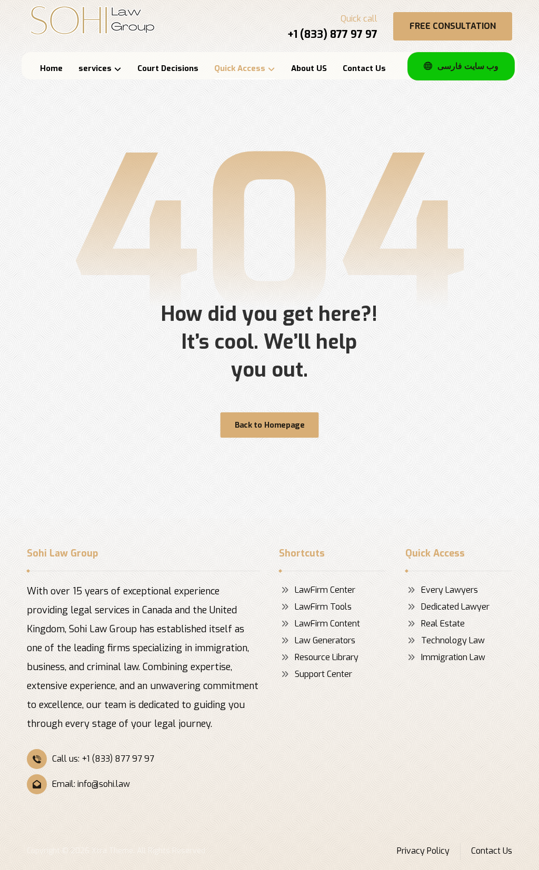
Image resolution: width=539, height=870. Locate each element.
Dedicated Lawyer (455, 606)
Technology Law (453, 640)
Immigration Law (453, 657)
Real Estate (443, 623)
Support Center (323, 674)
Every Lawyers (449, 589)
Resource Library (326, 657)
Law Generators (325, 640)
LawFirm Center (325, 589)
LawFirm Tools (323, 606)
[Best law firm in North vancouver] (92, 20)
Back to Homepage (269, 425)
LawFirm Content (327, 623)
